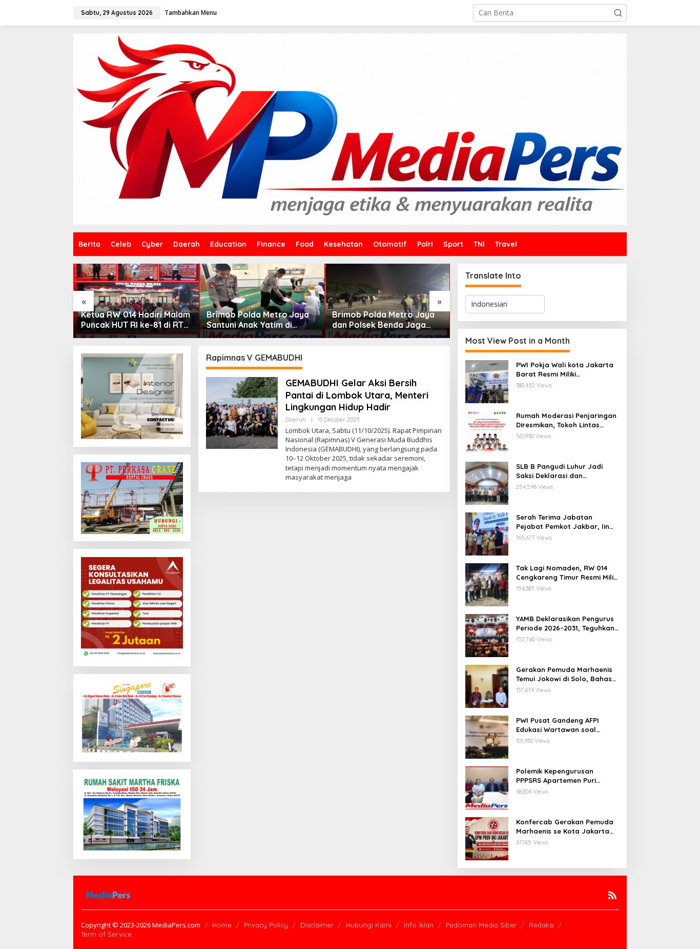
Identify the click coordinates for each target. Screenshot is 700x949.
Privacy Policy (266, 925)
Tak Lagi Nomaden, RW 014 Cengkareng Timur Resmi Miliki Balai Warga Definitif (567, 573)
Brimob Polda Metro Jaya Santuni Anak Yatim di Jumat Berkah (258, 320)
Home (222, 925)
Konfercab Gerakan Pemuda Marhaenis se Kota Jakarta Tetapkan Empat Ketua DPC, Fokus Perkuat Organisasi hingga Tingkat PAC (564, 827)
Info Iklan (419, 925)
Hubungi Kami (369, 925)
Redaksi (541, 925)
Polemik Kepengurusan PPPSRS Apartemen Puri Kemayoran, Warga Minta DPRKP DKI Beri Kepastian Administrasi (560, 776)
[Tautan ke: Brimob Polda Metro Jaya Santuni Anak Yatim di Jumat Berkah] (261, 301)
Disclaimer (317, 925)
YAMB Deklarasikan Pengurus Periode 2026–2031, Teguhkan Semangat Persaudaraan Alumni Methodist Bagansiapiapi (565, 623)
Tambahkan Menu (190, 12)
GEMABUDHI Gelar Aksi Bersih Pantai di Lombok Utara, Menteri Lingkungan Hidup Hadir (356, 395)
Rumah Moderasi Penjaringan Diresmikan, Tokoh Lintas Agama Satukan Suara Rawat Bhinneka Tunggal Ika (566, 420)
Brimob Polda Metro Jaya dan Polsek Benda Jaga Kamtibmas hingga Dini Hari (387, 320)
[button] (618, 13)
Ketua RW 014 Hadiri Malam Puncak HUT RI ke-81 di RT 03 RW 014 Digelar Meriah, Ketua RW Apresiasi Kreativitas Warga (135, 320)
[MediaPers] (350, 128)
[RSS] (612, 895)
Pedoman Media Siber (481, 925)
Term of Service (106, 934)
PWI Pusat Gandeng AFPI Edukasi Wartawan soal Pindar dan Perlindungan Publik (558, 725)
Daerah (295, 419)
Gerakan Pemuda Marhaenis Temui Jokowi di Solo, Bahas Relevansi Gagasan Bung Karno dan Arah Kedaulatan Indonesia (564, 674)
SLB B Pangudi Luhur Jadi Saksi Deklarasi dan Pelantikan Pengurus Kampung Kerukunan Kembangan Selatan (559, 471)
